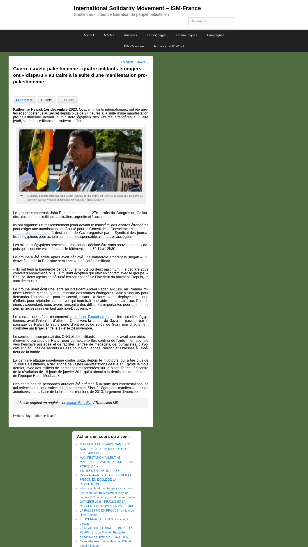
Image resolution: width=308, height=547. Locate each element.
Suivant (142, 62)
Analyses (130, 35)
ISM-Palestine (134, 46)
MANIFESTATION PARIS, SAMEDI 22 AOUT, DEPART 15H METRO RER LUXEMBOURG (105, 449)
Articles (109, 35)
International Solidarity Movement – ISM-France (137, 8)
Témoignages (156, 35)
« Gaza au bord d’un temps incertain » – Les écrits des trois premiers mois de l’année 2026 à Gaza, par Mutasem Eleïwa (107, 493)
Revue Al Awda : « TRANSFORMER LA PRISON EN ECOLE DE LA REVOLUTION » (105, 480)
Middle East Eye (79, 403)
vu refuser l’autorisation (89, 317)
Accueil (89, 35)
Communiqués (186, 35)
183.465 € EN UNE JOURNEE (100, 470)
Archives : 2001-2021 (169, 46)
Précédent (124, 62)
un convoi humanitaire (32, 233)
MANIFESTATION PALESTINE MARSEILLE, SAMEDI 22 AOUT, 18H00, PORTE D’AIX (106, 462)
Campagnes (215, 35)
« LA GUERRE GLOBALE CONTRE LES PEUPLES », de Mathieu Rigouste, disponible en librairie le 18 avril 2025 (106, 532)
